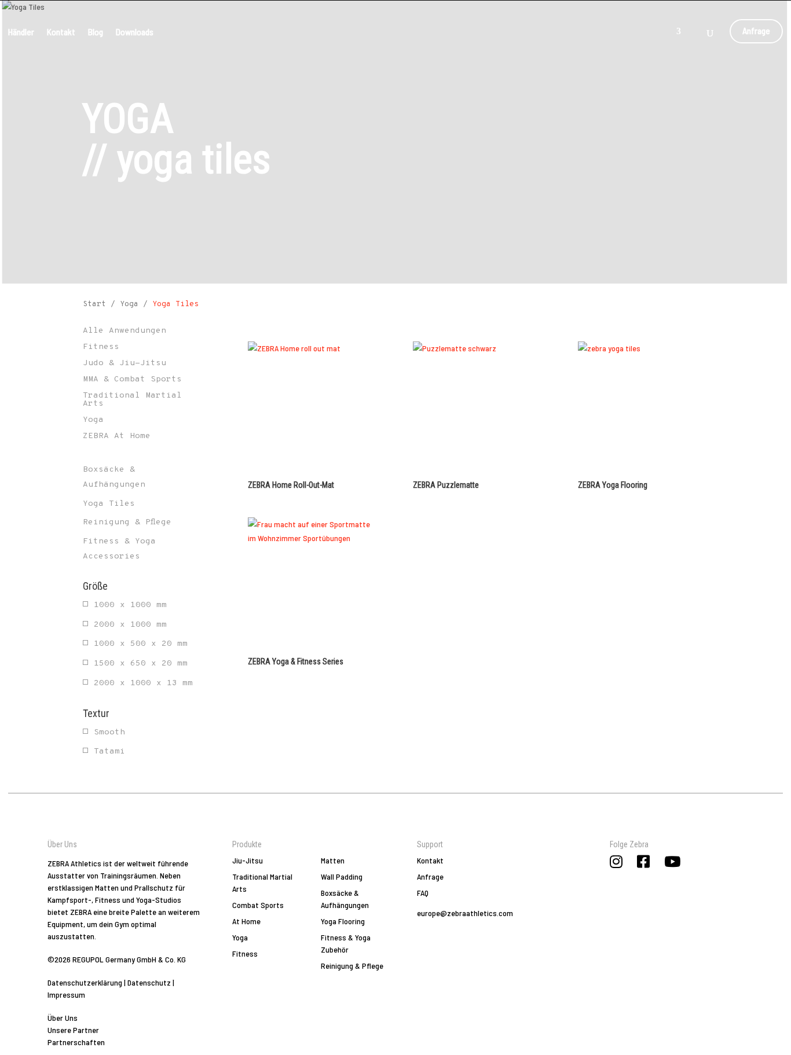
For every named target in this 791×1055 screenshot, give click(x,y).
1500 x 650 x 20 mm (141, 663)
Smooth (109, 732)
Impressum (66, 994)
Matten (333, 860)
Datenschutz (149, 982)
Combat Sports (258, 905)
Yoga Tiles (109, 504)
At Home (246, 921)
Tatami (109, 751)
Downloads (134, 31)
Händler (21, 31)
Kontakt (61, 31)
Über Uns (62, 1018)
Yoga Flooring (343, 921)
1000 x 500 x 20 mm (141, 644)
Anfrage (756, 29)
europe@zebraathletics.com (465, 913)
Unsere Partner (73, 1030)
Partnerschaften (76, 1042)
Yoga (129, 304)
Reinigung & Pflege (127, 522)
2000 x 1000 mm (130, 625)
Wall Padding (341, 876)
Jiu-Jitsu (247, 860)
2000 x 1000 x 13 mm (143, 683)
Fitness (245, 953)
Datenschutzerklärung (84, 982)
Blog (95, 31)
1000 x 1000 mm (130, 605)
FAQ (423, 893)
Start (94, 304)
